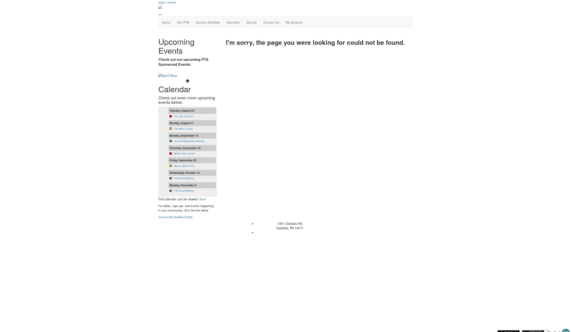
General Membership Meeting (189, 141)
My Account (294, 22)
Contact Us (271, 22)
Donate (251, 22)
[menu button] (160, 14)
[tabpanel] (187, 75)
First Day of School (183, 116)
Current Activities (208, 22)
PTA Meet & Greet (183, 128)
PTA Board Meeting (184, 178)
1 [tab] (187, 81)
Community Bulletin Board (175, 217)
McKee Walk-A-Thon (184, 166)
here (202, 199)
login (161, 2)
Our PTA (183, 22)
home (172, 2)
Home (166, 22)
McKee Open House (184, 153)
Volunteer (233, 22)
